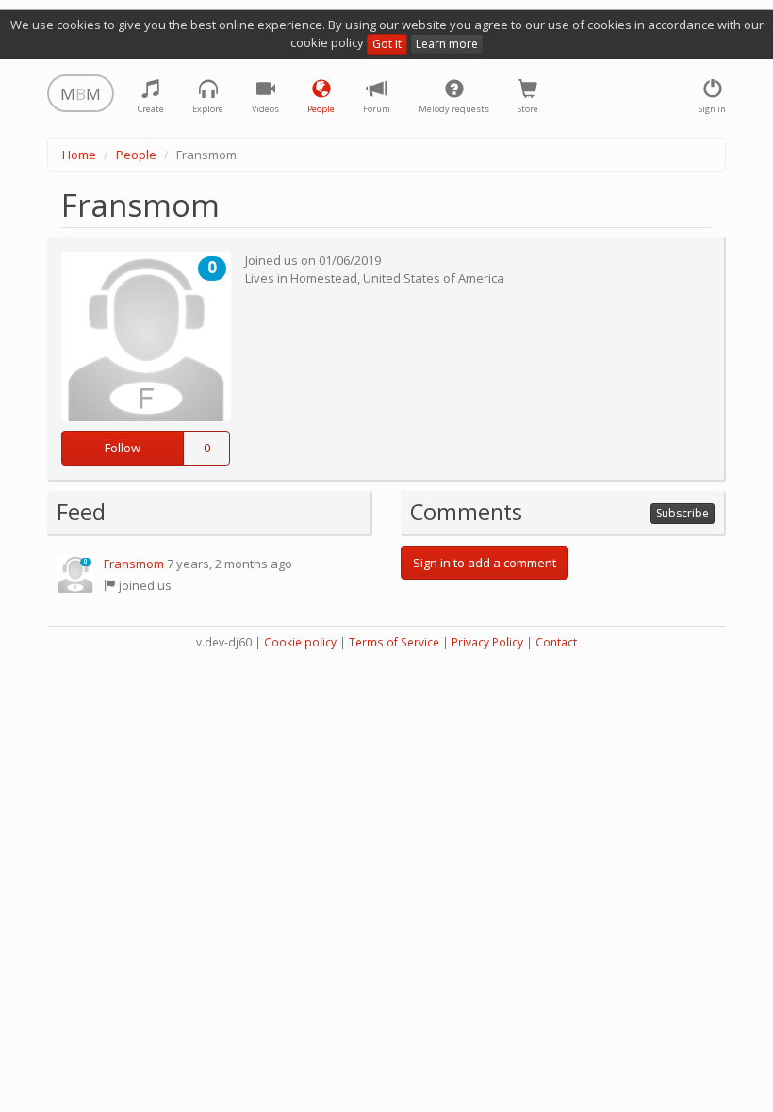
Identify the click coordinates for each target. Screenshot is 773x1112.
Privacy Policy (487, 642)
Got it (387, 44)
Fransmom (134, 563)
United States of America (433, 278)
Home (79, 154)
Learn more (447, 44)
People (136, 154)
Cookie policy (300, 642)
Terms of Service (394, 642)
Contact (556, 642)
